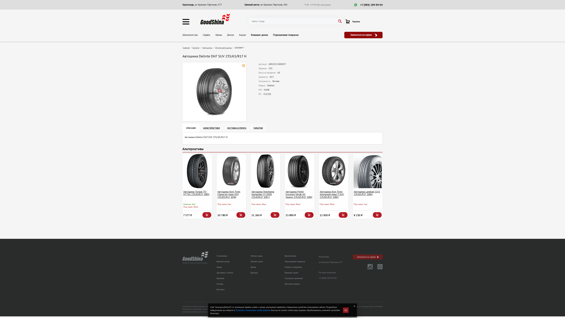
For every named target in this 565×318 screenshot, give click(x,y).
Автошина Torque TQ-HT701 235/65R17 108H (196, 193)
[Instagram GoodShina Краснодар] (368, 268)
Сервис (206, 35)
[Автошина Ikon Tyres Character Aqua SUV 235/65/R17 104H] (231, 171)
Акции (242, 35)
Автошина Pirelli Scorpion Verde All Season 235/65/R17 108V (299, 194)
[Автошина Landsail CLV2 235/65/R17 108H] (367, 171)
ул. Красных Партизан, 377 (208, 4)
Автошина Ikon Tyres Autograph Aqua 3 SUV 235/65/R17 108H (332, 194)
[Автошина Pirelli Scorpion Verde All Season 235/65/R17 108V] (299, 171)
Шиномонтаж (190, 35)
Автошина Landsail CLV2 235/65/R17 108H (367, 193)
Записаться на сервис (361, 34)
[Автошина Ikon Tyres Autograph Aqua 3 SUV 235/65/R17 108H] (333, 171)
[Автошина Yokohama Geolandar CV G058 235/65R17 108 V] (265, 171)
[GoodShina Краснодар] (215, 18)
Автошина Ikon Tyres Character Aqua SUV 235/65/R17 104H (228, 194)
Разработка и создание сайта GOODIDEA (366, 306)
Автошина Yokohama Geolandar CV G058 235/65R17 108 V (262, 194)
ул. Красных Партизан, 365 (274, 4)
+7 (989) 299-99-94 (371, 4)
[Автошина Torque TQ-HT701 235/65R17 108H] (197, 171)
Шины (218, 35)
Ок (345, 310)
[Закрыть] (354, 306)
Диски (230, 35)
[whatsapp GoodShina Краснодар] (378, 268)
